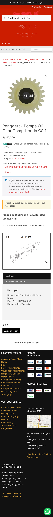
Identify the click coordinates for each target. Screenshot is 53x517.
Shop (12, 59)
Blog (3, 365)
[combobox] (26, 18)
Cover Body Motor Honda (13, 371)
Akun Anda (36, 7)
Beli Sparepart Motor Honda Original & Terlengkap (11, 391)
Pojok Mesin (7, 385)
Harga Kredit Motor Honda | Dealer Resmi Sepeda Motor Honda (26, 12)
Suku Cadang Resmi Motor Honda (32, 59)
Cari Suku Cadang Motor (13, 49)
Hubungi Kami (7, 413)
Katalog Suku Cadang (11, 379)
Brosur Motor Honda (10, 368)
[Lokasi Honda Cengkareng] (39, 427)
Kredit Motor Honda (10, 382)
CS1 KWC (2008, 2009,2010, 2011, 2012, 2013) (26, 167)
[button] (4, 43)
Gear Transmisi (9, 62)
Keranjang (48, 7)
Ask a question (11, 331)
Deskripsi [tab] (10, 276)
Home (5, 59)
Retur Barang (7, 422)
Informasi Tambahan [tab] (15, 281)
